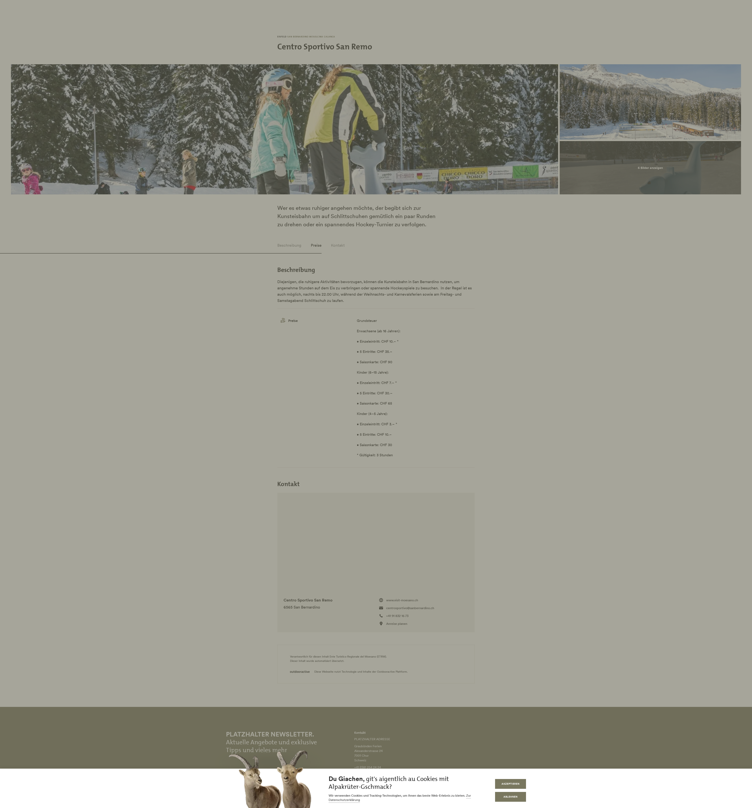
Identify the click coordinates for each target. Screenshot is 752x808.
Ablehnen (510, 796)
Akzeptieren (511, 783)
